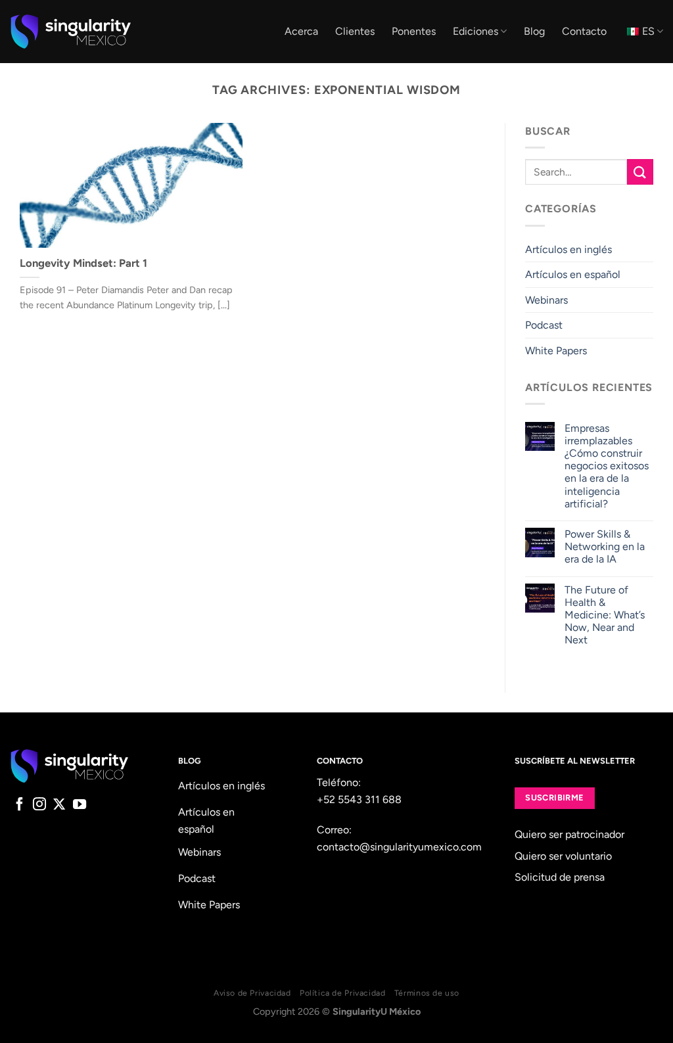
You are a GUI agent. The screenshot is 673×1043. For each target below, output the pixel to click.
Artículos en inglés (568, 249)
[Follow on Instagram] (39, 805)
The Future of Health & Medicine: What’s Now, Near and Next (605, 615)
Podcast (544, 325)
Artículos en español (572, 274)
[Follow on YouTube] (79, 805)
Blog (534, 31)
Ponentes (414, 31)
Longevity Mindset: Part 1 (83, 262)
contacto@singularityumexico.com (399, 847)
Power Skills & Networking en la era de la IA (605, 546)
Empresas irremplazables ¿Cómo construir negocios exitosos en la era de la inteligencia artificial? (607, 466)
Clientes (355, 31)
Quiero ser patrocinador (569, 834)
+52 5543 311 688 (359, 799)
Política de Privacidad (342, 993)
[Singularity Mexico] (70, 31)
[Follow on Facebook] (19, 805)
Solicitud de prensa (560, 877)
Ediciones (475, 31)
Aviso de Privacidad (252, 993)
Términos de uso (426, 993)
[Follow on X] (59, 805)
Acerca (301, 31)
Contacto (584, 31)
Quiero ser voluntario (563, 856)
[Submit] (640, 172)
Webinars (546, 300)
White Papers (556, 350)
